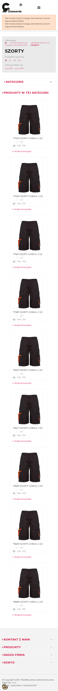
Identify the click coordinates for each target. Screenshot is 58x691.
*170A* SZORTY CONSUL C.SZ (28, 138)
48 (15, 60)
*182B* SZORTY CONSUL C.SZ (28, 486)
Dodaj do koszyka (22, 151)
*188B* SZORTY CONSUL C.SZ (28, 602)
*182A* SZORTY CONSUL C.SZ (27, 370)
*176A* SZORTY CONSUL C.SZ (27, 254)
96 (19, 60)
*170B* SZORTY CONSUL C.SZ (28, 196)
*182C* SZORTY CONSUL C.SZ (28, 428)
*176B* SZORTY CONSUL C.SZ (28, 312)
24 (10, 60)
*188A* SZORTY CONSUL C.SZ (28, 544)
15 (6, 60)
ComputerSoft (29, 685)
